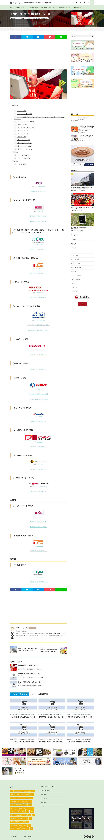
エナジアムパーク (25, 794)
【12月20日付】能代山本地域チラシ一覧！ (29, 682)
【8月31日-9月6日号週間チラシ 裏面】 (38, 330)
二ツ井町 (23, 811)
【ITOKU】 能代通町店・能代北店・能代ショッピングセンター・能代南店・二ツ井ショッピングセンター (39, 118)
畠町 (12, 821)
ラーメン (13, 808)
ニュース (80, 210)
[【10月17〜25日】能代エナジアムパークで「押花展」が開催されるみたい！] (74, 138)
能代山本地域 (14, 825)
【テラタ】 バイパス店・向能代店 (24, 121)
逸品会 (18, 828)
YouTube (74, 287)
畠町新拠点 (17, 821)
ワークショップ (30, 808)
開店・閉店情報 (82, 190)
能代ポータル (19, 836)
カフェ (32, 794)
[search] (93, 36)
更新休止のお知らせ (82, 117)
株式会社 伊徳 (40, 244)
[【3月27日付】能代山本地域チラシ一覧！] (13, 676)
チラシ (35, 18)
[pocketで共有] (49, 37)
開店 (32, 828)
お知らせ (74, 247)
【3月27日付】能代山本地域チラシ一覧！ (29, 673)
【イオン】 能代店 (20, 111)
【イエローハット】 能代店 (23, 146)
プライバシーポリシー (46, 806)
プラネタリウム (19, 804)
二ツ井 (17, 811)
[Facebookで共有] (15, 37)
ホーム (11, 7)
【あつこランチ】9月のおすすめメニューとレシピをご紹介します (49, 649)
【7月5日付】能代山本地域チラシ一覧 (51, 741)
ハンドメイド (29, 801)
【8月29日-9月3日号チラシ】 (38, 369)
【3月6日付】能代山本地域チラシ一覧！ (29, 665)
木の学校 (20, 818)
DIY (12, 791)
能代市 (42, 18)
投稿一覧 (32, 628)
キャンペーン (14, 798)
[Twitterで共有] (27, 37)
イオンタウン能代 (15, 794)
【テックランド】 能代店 (22, 140)
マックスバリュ (40, 211)
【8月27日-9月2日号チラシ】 (38, 297)
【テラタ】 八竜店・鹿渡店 (22, 158)
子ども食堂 (18, 815)
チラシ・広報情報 (28, 18)
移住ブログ (75, 291)
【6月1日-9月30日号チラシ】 (38, 469)
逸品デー (13, 828)
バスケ (12, 804)
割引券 (12, 815)
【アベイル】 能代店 (21, 134)
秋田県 (23, 821)
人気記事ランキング (33, 7)
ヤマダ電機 (39, 416)
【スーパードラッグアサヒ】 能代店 (25, 127)
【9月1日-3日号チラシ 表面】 (38, 216)
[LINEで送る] (61, 37)
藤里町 (45, 18)
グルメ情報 (81, 230)
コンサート (30, 798)
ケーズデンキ (39, 442)
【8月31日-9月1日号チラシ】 (38, 249)
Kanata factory (18, 791)
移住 (28, 821)
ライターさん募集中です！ (65, 7)
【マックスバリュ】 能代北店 (23, 114)
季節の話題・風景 (76, 267)
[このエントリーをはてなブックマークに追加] (38, 37)
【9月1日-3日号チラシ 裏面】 (38, 221)
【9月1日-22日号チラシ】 (38, 191)
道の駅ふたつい (25, 828)
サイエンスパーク (15, 801)
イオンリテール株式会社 (40, 186)
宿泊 (30, 815)
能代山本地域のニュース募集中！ (49, 7)
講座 (30, 825)
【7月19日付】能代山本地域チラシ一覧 (51, 717)
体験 (28, 811)
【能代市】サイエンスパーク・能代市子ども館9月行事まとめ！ (27, 648)
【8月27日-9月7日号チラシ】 (38, 491)
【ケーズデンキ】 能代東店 (23, 143)
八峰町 (25, 714)
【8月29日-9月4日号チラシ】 (38, 273)
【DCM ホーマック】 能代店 (23, 149)
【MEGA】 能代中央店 (21, 124)
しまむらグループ (39, 349)
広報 (33, 815)
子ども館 (25, 815)
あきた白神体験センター (28, 791)
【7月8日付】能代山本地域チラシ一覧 (22, 741)
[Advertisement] (38, 54)
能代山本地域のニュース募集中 (48, 786)
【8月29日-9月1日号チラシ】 (38, 354)
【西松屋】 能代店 (20, 137)
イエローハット (40, 464)
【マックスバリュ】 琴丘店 (22, 155)
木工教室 (26, 818)
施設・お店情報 (76, 263)
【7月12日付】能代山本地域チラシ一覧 (79, 717)
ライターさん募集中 (45, 790)
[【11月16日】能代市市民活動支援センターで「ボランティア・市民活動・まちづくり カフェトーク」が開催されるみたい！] (74, 128)
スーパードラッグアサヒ (40, 320)
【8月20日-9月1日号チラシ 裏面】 (38, 399)
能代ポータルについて (21, 7)
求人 (73, 283)
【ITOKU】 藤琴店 (20, 164)
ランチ (30, 804)
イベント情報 (75, 259)
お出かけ (74, 271)
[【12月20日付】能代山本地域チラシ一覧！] (13, 684)
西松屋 (39, 389)
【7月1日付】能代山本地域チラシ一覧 (79, 741)
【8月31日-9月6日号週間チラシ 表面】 (38, 325)
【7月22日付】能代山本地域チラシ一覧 (22, 717)
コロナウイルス (22, 798)
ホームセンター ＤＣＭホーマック (40, 486)
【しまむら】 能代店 (21, 130)
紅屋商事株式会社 (39, 292)
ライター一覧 (44, 794)
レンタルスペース (21, 808)
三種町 (39, 18)
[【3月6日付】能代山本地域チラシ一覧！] (13, 667)
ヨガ (26, 804)
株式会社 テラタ (39, 268)
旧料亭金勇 (13, 818)
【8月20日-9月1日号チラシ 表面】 (38, 394)
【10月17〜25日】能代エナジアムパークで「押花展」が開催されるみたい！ (85, 137)
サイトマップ (44, 802)
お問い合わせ (77, 7)
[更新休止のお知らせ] (74, 120)
